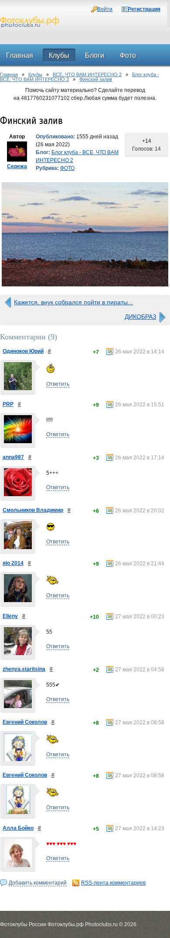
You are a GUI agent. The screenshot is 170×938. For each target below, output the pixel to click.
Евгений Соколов (25, 722)
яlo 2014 (13, 563)
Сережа (17, 166)
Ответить (57, 384)
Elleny (10, 616)
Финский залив (95, 79)
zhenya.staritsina (24, 669)
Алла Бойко (18, 828)
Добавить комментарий (38, 883)
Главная (9, 74)
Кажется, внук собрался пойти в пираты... (73, 302)
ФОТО (67, 168)
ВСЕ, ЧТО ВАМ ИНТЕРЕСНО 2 (87, 74)
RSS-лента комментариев (113, 883)
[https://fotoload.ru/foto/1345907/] (85, 234)
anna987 (13, 457)
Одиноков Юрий (23, 351)
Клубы (35, 74)
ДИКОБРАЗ (140, 316)
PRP (8, 404)
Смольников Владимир (33, 510)
